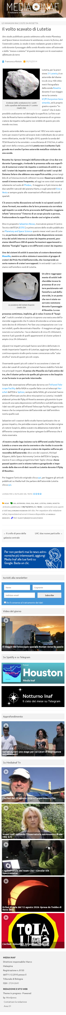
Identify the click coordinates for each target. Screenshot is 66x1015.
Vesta (5, 192)
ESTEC (22, 227)
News (7, 503)
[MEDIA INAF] (33, 10)
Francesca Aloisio (13, 61)
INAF (37, 503)
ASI (14, 503)
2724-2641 (14, 983)
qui (39, 477)
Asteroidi (21, 503)
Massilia (6, 256)
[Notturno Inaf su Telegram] (33, 707)
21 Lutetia (53, 73)
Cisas (28, 503)
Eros (58, 188)
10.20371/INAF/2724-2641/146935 (30, 518)
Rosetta (57, 88)
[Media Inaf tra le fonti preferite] (33, 569)
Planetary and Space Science (18, 231)
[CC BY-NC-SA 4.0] (37, 494)
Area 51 (7, 1006)
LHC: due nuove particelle (48, 533)
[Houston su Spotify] (33, 684)
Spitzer (21, 392)
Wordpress (11, 997)
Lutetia (42, 503)
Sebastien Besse (27, 223)
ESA (32, 503)
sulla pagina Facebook (18, 510)
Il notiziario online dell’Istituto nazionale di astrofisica (33, 12)
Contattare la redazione (15, 1001)
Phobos (27, 185)
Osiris (49, 503)
